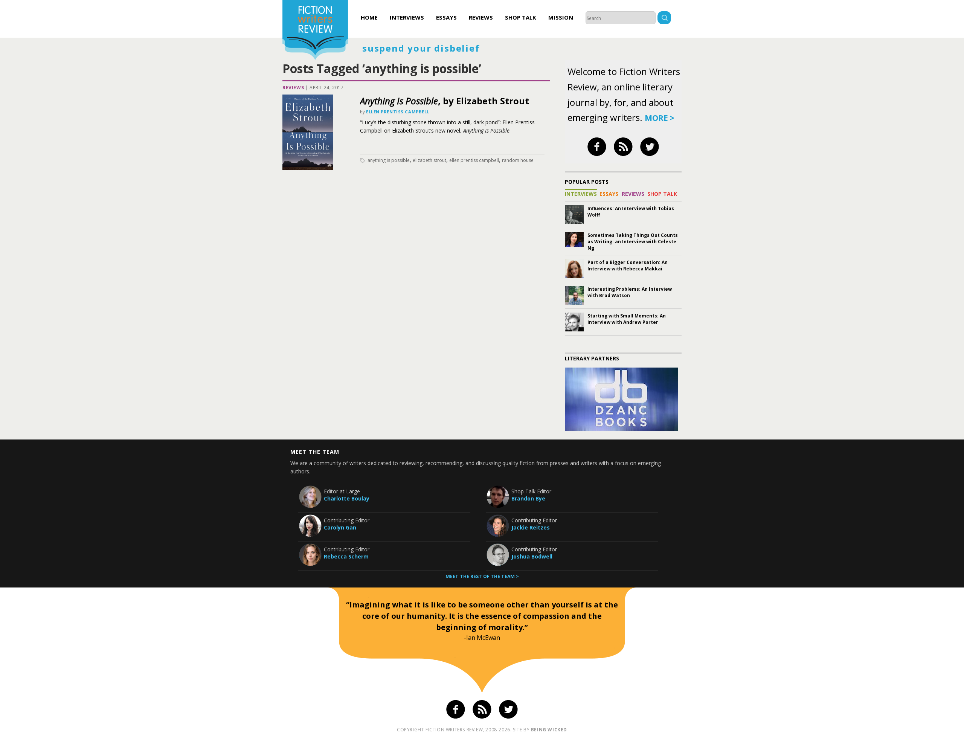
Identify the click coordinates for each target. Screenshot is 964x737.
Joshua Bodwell (531, 556)
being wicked (549, 729)
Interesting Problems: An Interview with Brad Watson (629, 292)
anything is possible (389, 160)
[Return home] (315, 31)
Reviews (481, 17)
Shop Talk (520, 17)
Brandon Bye (528, 498)
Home (369, 17)
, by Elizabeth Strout (444, 101)
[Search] (664, 18)
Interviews (407, 17)
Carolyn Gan (340, 527)
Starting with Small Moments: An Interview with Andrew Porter (626, 319)
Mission (560, 17)
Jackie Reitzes (530, 527)
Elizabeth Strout (429, 160)
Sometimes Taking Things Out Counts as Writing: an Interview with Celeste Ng (632, 241)
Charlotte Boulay (346, 498)
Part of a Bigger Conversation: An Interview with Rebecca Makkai (627, 265)
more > (659, 118)
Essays (446, 17)
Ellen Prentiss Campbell (397, 111)
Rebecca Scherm (346, 556)
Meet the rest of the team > (482, 576)
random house (518, 160)
